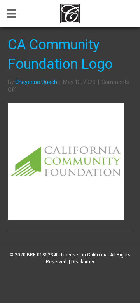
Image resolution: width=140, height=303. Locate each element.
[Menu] (11, 13)
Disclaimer (82, 262)
